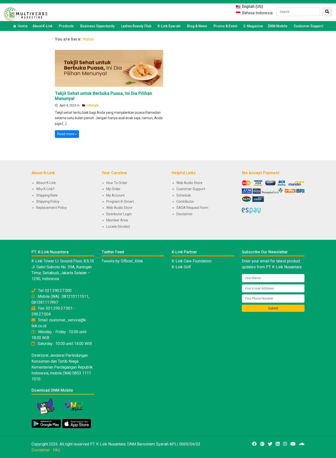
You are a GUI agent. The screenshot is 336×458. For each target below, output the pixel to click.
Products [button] (66, 26)
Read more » (67, 134)
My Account (115, 195)
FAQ (56, 450)
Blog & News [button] (197, 26)
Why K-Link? (45, 189)
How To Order (116, 183)
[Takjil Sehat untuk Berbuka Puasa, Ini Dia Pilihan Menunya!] (109, 68)
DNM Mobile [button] (277, 26)
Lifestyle (93, 105)
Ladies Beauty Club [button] (136, 26)
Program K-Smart (120, 201)
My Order (113, 189)
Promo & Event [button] (225, 26)
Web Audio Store (119, 208)
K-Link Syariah (169, 26)
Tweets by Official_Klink (122, 261)
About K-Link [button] (42, 26)
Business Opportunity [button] (97, 26)
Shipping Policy (48, 201)
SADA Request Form (192, 208)
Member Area (117, 220)
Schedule (183, 195)
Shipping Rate (47, 195)
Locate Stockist (118, 227)
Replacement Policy (51, 208)
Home (23, 26)
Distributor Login (119, 214)
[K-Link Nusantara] (25, 13)
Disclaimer (184, 214)
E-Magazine (253, 26)
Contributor (185, 201)
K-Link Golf (181, 267)
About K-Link (46, 183)
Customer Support (308, 26)
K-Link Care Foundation (192, 261)
